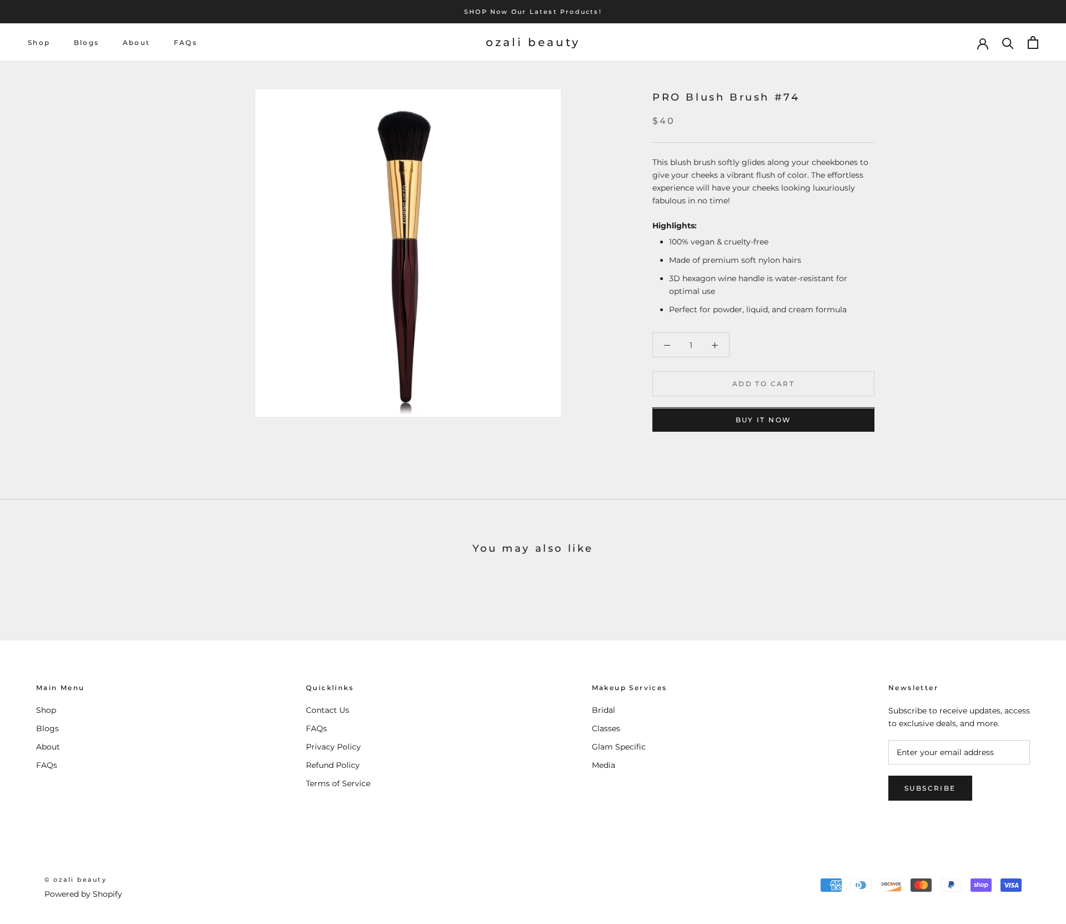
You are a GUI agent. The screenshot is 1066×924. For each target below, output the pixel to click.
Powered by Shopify (83, 894)
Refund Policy (333, 765)
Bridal (603, 710)
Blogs (86, 42)
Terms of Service (338, 783)
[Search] (1008, 42)
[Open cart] (1033, 42)
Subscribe (930, 788)
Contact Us (327, 710)
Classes (606, 728)
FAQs (186, 42)
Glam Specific (619, 747)
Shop (39, 42)
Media (603, 765)
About (136, 42)
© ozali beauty (75, 879)
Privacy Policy (333, 747)
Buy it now (764, 420)
